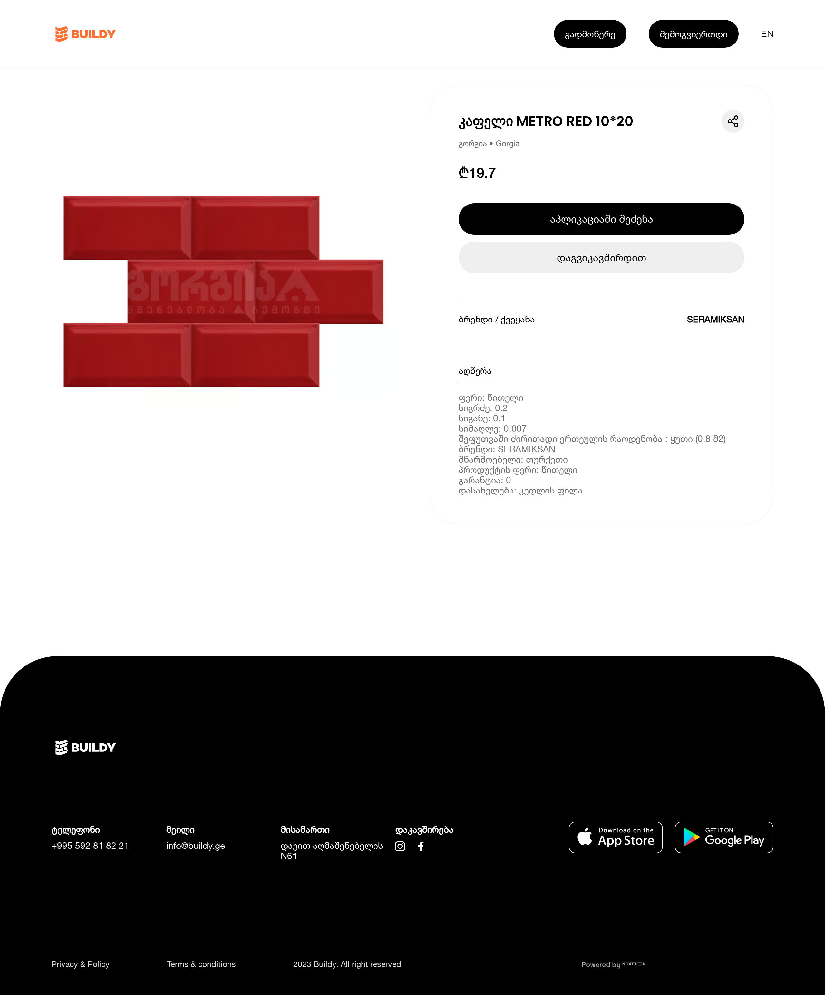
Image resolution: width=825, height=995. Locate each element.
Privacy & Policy (81, 964)
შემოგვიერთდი (694, 33)
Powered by (602, 964)
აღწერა (475, 370)
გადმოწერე (590, 33)
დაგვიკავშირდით (601, 257)
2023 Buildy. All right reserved (347, 964)
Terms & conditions (201, 964)
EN (767, 33)
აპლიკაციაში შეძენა (601, 219)
